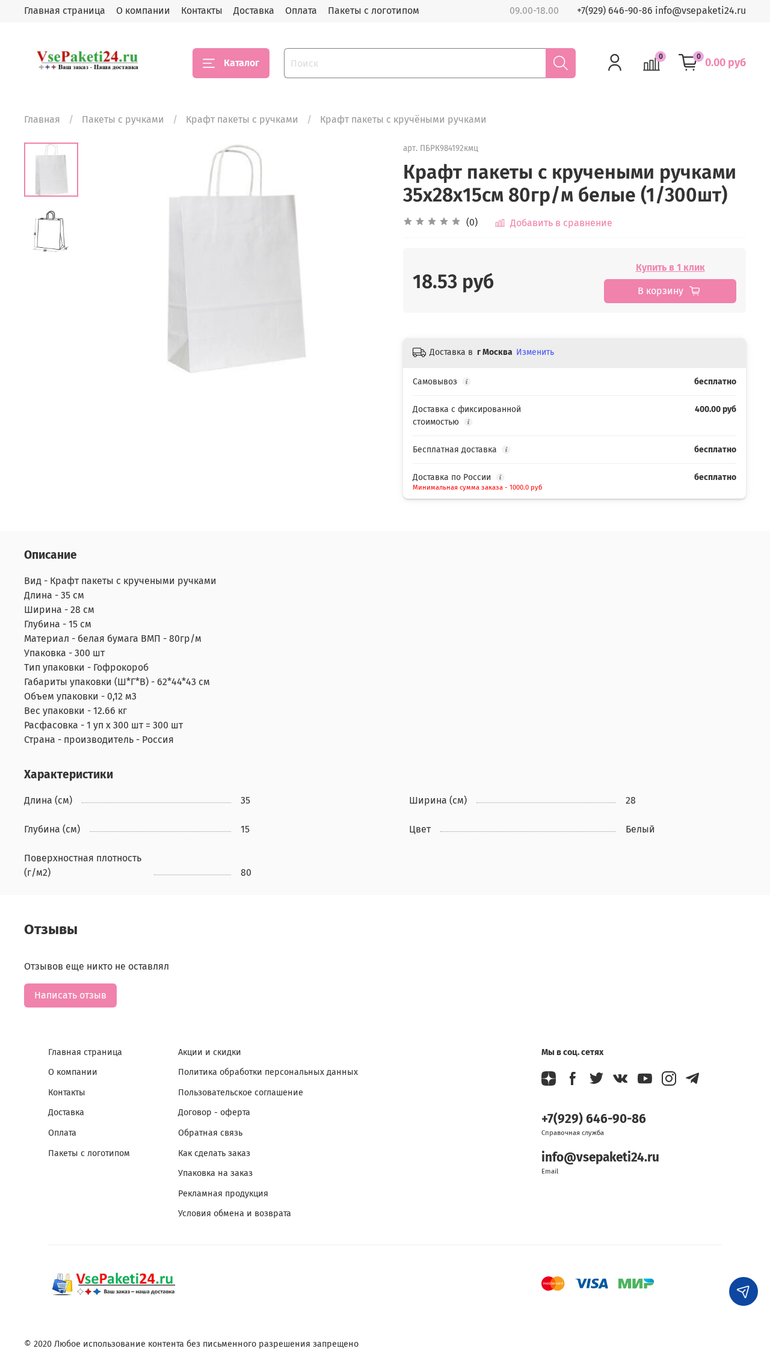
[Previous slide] (108, 258)
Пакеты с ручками (123, 119)
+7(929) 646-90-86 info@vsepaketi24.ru (661, 10)
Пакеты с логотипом (373, 10)
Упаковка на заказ (215, 1173)
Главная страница (64, 10)
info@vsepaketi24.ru (600, 1157)
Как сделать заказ (214, 1153)
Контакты (202, 10)
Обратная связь (210, 1133)
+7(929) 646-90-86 (593, 1119)
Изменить (535, 352)
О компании (143, 10)
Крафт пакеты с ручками (242, 119)
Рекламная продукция (223, 1194)
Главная (42, 119)
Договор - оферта (214, 1112)
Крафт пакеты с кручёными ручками (403, 119)
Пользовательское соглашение (240, 1093)
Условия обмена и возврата (234, 1213)
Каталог (241, 63)
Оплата (301, 10)
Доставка (253, 10)
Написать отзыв (70, 995)
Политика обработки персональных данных (268, 1072)
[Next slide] (360, 258)
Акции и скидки (209, 1052)
